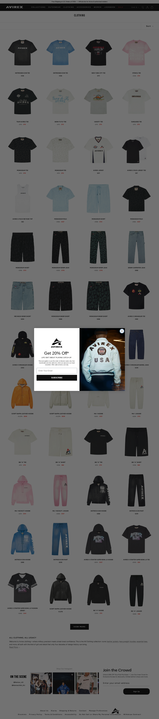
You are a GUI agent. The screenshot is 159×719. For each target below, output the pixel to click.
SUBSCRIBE (57, 378)
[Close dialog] (122, 331)
